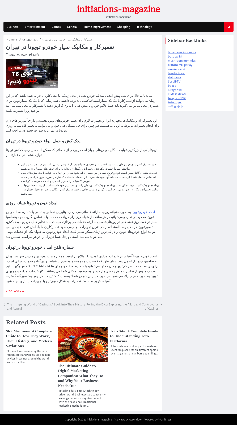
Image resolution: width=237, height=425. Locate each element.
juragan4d (175, 90)
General (72, 27)
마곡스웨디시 (176, 107)
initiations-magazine (118, 9)
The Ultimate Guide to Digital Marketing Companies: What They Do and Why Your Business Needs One (80, 376)
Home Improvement (97, 27)
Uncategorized (15, 291)
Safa (36, 55)
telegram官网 (177, 98)
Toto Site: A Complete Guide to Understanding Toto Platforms (134, 336)
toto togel (174, 102)
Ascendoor (135, 419)
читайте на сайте (178, 69)
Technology (144, 27)
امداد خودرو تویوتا (143, 212)
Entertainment (35, 27)
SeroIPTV (174, 82)
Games (56, 27)
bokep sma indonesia (182, 52)
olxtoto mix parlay (180, 65)
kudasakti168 (177, 94)
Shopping (123, 27)
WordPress (164, 419)
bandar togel (176, 73)
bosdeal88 (175, 57)
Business (13, 27)
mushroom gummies (182, 61)
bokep (172, 86)
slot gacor (174, 77)
